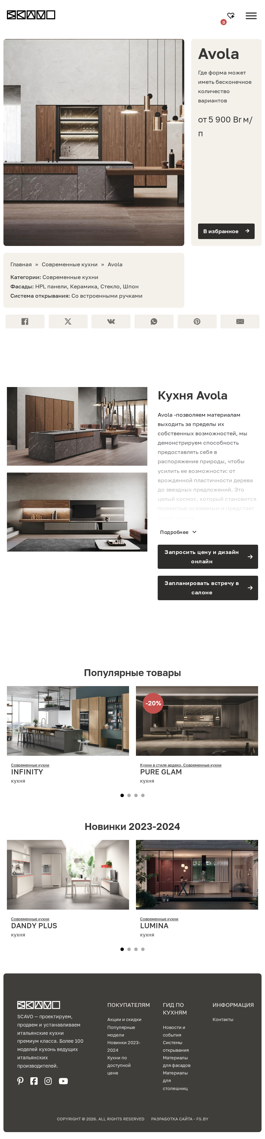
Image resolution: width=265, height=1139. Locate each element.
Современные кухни (70, 264)
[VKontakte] (110, 321)
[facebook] (34, 1081)
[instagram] (48, 1081)
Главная (21, 264)
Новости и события (174, 1031)
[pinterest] (20, 1081)
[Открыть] (251, 21)
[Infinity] (68, 750)
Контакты (223, 1019)
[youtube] (63, 1081)
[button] (226, 231)
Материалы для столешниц (175, 1080)
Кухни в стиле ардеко (160, 765)
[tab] (122, 795)
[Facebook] (25, 321)
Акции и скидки (124, 1019)
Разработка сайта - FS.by (179, 1118)
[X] (68, 321)
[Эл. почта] (239, 321)
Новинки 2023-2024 (123, 1046)
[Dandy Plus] (68, 904)
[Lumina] (197, 904)
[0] (231, 16)
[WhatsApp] (154, 321)
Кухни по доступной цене (119, 1065)
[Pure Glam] (197, 750)
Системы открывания (176, 1046)
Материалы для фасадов (176, 1061)
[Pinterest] (197, 321)
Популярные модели (121, 1031)
